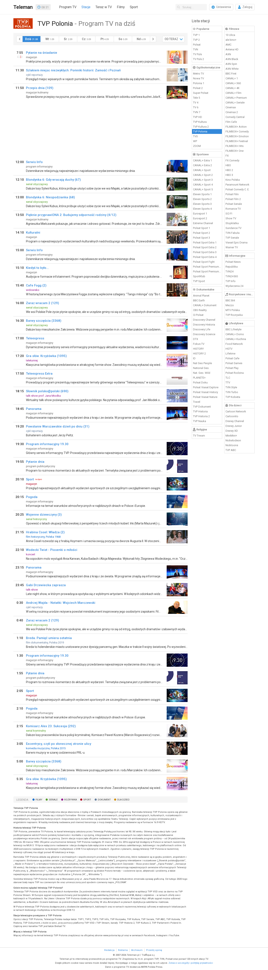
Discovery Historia (204, 324)
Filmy (121, 7)
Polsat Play (231, 368)
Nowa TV (198, 78)
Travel (196, 401)
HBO (228, 165)
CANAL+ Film (233, 92)
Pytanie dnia (35, 462)
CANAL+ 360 (233, 83)
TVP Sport (199, 281)
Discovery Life (201, 329)
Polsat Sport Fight (204, 261)
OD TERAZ (171, 39)
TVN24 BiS (231, 276)
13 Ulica (230, 35)
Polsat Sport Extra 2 (204, 247)
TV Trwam (199, 435)
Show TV (230, 218)
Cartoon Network (235, 411)
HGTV (228, 348)
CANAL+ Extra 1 (202, 160)
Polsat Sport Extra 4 (204, 257)
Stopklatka (232, 223)
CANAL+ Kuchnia (235, 339)
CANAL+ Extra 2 (202, 165)
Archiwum (137, 950)
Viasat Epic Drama (236, 242)
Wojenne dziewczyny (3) (44, 514)
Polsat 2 (198, 88)
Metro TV (198, 73)
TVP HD (197, 117)
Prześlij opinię (154, 950)
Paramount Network (237, 184)
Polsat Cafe (232, 358)
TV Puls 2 (198, 59)
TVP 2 (196, 39)
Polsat (197, 44)
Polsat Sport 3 (201, 237)
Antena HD (231, 49)
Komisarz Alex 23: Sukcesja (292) (51, 726)
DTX (195, 339)
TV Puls (197, 54)
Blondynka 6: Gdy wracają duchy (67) (53, 180)
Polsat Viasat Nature (205, 397)
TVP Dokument (202, 406)
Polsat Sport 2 (201, 232)
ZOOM (197, 146)
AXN (228, 54)
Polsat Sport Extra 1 (204, 242)
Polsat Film (232, 194)
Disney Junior (233, 425)
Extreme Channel (203, 223)
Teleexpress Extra (39, 373)
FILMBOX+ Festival (236, 141)
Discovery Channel (204, 319)
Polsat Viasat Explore (205, 387)
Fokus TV (198, 343)
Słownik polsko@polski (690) (47, 391)
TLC (227, 377)
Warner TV (231, 247)
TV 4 (195, 102)
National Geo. (201, 368)
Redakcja (109, 950)
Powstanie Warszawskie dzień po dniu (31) (57, 426)
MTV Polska (232, 310)
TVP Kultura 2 (201, 126)
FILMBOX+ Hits (234, 146)
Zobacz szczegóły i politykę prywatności (191, 963)
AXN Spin (231, 63)
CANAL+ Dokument (204, 305)
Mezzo (229, 305)
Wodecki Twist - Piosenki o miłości (51, 550)
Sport (134, 7)
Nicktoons (231, 445)
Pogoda (31, 497)
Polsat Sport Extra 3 (204, 252)
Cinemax (230, 107)
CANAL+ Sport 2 (203, 174)
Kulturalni (33, 232)
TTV (227, 382)
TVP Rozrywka (234, 314)
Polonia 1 (198, 83)
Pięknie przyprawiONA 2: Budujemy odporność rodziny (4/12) (71, 215)
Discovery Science (204, 334)
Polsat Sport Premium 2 (207, 271)
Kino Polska (232, 179)
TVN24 (229, 271)
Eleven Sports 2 (202, 199)
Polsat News (233, 261)
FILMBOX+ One (234, 150)
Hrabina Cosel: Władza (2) (45, 532)
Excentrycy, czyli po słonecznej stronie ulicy (58, 744)
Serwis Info (34, 162)
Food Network (234, 343)
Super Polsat (200, 92)
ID (194, 358)
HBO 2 (229, 170)
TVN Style (231, 387)
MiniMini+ (231, 435)
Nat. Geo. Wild (201, 372)
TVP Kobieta (232, 397)
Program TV (67, 7)
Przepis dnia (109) (39, 88)
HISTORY (198, 348)
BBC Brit (230, 300)
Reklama (123, 950)
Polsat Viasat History (205, 392)
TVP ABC (230, 450)
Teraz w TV (103, 7)
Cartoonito (231, 416)
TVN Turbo (231, 392)
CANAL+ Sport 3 (203, 179)
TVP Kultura (200, 121)
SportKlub (199, 276)
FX (227, 155)
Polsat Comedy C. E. (237, 189)
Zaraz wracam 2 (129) (42, 303)
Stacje (85, 7)
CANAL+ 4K (232, 88)
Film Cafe (231, 121)
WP (195, 141)
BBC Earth (199, 300)
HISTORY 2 (199, 353)
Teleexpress (35, 338)
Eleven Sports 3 (202, 203)
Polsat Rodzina (234, 372)
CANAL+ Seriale (235, 102)
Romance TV (233, 208)
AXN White (231, 68)
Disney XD (231, 430)
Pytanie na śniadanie (41, 53)
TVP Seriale (232, 237)
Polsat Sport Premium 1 (207, 266)
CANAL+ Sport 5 (203, 189)
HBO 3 (229, 174)
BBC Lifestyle (233, 329)
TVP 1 (196, 35)
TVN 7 (196, 112)
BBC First (230, 73)
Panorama (33, 409)
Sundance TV (233, 228)
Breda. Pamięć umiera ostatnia (49, 638)
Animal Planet (201, 295)
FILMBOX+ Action (236, 126)
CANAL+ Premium (236, 97)
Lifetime (230, 353)
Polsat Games (233, 363)
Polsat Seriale (233, 203)
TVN (195, 49)
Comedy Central (235, 117)
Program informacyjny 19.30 (47, 444)
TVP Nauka (199, 421)
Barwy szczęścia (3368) (43, 321)
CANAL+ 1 (231, 78)
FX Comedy (232, 160)
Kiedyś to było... (37, 268)
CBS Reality (200, 310)
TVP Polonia (200, 131)
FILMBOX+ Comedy (237, 131)
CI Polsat (198, 314)
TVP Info (230, 281)
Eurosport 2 (200, 218)
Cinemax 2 (231, 112)
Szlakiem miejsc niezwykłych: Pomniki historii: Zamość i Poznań (73, 70)
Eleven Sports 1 (202, 194)
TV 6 (195, 107)
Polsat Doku (200, 382)
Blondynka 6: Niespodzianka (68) (50, 197)
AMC (228, 44)
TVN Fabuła (232, 232)
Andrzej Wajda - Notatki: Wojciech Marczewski (60, 603)
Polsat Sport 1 (201, 228)
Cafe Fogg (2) (36, 285)
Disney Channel (234, 421)
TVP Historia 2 (201, 416)
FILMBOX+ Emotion (237, 136)
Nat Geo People (202, 363)
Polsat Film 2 (233, 199)
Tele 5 (196, 97)
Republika (231, 266)
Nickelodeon (233, 440)
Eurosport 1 (200, 213)
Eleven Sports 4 (202, 208)
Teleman (23, 7)
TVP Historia (200, 411)
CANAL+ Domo (234, 334)
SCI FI (228, 213)
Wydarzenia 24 (234, 286)
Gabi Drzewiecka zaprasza (46, 585)
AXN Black (231, 59)
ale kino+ (230, 39)
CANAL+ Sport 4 (203, 184)
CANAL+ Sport (202, 170)
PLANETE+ (199, 377)
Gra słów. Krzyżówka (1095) (46, 356)
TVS (195, 136)
